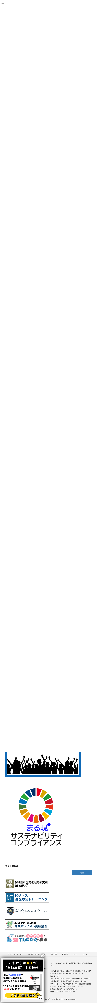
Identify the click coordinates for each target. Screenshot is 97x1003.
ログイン (86, 954)
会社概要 (54, 954)
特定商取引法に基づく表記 (37, 954)
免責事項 (65, 954)
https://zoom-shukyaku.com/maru (62, 991)
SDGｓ (75, 954)
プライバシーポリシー (14, 954)
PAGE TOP (92, 970)
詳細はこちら (54, 976)
